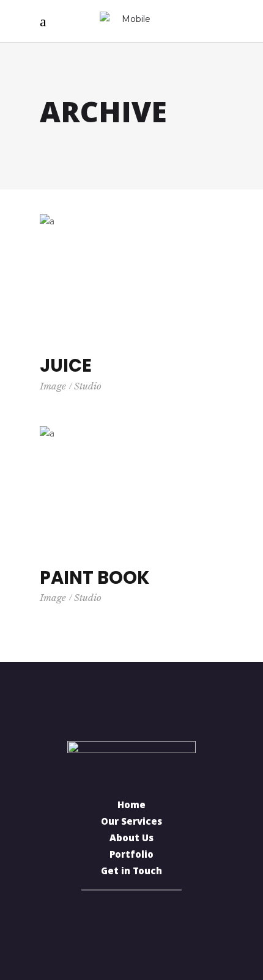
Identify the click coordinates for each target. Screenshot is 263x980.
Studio (88, 386)
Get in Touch (131, 872)
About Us (131, 839)
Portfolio (131, 856)
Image (53, 386)
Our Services (131, 823)
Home (131, 806)
